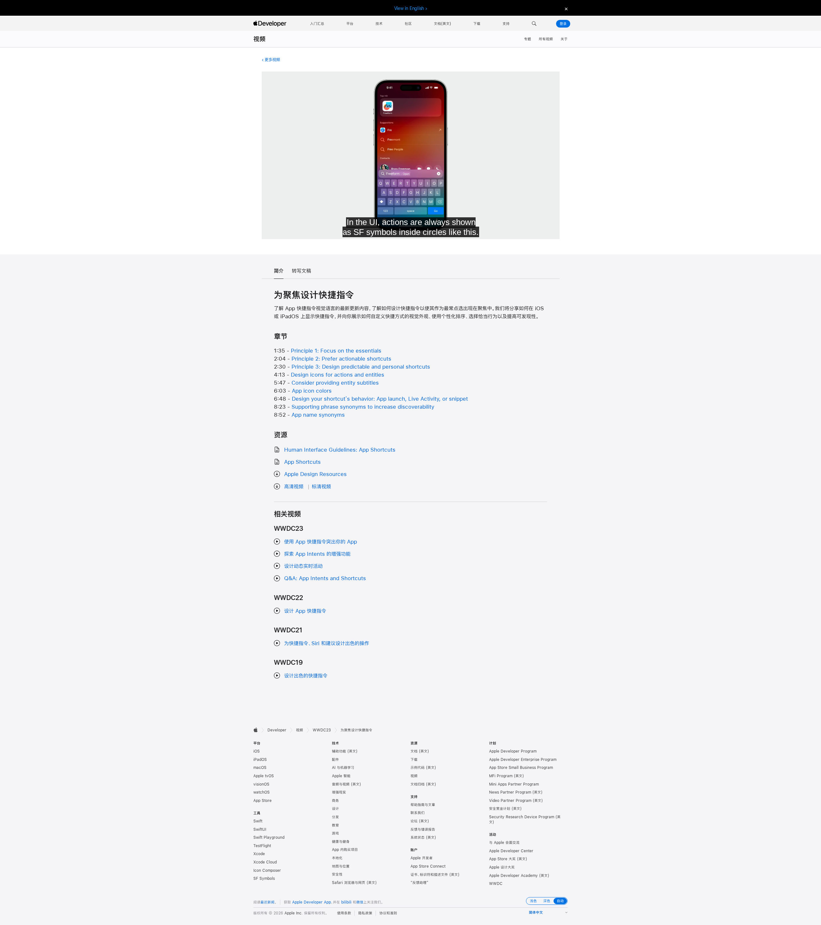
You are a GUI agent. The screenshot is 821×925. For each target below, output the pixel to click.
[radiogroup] (547, 901)
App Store (262, 801)
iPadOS (260, 760)
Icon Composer (267, 870)
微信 (359, 902)
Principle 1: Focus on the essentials (336, 350)
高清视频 (293, 486)
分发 (335, 817)
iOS (256, 751)
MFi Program (500, 776)
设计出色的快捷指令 (305, 675)
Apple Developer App (311, 902)
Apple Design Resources (315, 474)
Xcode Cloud (265, 862)
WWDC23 (322, 730)
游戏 (335, 833)
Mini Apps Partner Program (514, 784)
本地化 (337, 858)
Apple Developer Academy (513, 876)
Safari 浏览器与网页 (348, 883)
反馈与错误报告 (422, 829)
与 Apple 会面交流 (504, 843)
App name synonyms (318, 414)
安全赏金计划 (499, 809)
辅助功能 (339, 751)
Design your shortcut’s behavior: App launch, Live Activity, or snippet (380, 398)
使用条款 (344, 913)
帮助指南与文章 (422, 805)
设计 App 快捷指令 (305, 610)
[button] (534, 24)
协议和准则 (388, 913)
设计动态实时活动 (303, 566)
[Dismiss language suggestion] (565, 8)
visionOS (261, 784)
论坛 (414, 821)
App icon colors (312, 390)
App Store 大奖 (502, 859)
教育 (335, 825)
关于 (564, 39)
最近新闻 (267, 902)
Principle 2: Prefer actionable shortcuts (341, 358)
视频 (259, 39)
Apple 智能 (341, 776)
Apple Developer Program (513, 751)
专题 (527, 39)
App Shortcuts (302, 461)
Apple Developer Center (511, 851)
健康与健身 (341, 842)
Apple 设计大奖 (502, 867)
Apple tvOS (263, 776)
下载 (414, 760)
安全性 (337, 874)
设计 (335, 809)
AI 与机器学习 (343, 768)
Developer (276, 730)
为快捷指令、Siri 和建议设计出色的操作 (326, 643)
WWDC (496, 884)
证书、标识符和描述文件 (429, 875)
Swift (257, 821)
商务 (335, 801)
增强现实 (339, 792)
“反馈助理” (419, 883)
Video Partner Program (510, 801)
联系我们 (417, 813)
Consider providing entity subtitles (335, 382)
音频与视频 (341, 784)
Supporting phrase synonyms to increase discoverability (363, 406)
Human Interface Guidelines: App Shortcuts (339, 449)
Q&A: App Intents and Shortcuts (325, 578)
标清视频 (321, 486)
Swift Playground (268, 837)
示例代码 (417, 768)
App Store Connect (427, 866)
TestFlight (262, 846)
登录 (563, 24)
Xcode (259, 854)
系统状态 (417, 837)
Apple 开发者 (421, 858)
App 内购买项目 (345, 850)
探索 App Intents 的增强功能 (317, 553)
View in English (409, 8)
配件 (335, 760)
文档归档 (417, 784)
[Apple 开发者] (271, 24)
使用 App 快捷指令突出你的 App (320, 541)
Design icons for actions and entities (337, 374)
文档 (414, 751)
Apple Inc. (293, 913)
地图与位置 (341, 866)
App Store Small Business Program (521, 768)
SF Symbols (264, 878)
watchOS (261, 792)
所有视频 (546, 39)
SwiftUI (259, 829)
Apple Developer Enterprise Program (522, 760)
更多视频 (272, 59)
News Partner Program (510, 792)
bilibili (346, 902)
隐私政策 (365, 913)
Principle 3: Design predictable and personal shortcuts (361, 366)
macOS (260, 768)
